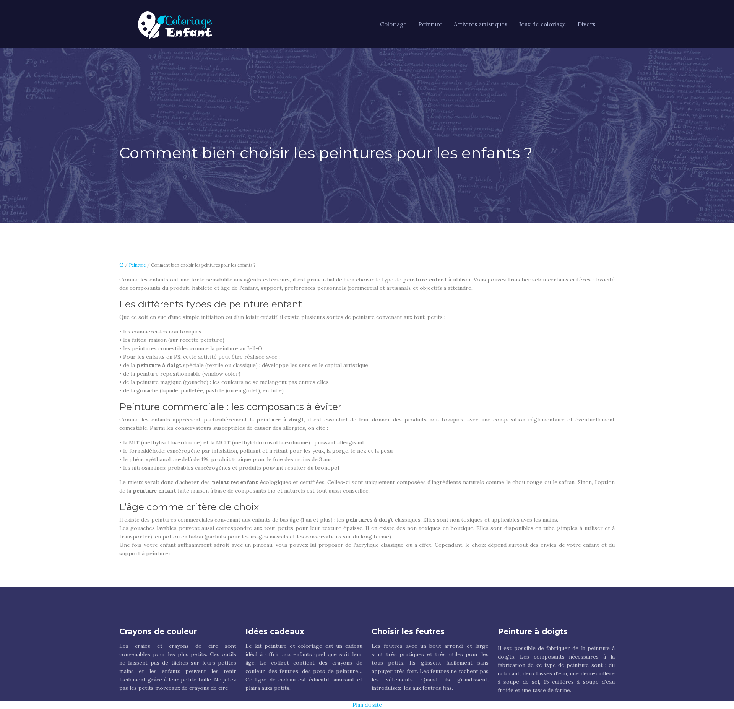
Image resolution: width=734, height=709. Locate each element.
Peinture (430, 24)
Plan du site (367, 704)
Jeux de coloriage (542, 24)
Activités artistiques (480, 24)
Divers (586, 24)
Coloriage (393, 24)
